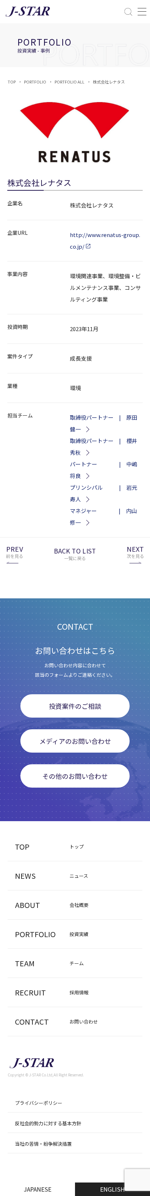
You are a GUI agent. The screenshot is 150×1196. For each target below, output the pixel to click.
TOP (12, 82)
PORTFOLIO (35, 82)
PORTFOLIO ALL (69, 82)
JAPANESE (37, 1189)
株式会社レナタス (109, 82)
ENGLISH (112, 1189)
